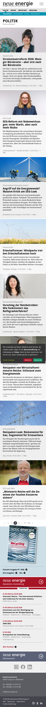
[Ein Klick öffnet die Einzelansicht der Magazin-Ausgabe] (23, 545)
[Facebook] (37, 703)
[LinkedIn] (41, 703)
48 (29, 523)
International (35, 14)
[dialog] (23, 353)
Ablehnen (28, 360)
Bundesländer (18, 14)
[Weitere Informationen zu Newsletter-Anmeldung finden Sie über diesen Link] (41, 582)
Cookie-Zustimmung (9, 704)
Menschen (33, 10)
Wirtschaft (22, 10)
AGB (4, 701)
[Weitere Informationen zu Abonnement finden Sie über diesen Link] (41, 656)
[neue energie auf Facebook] (23, 667)
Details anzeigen (9, 360)
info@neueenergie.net (10, 692)
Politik (5, 10)
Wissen (13, 10)
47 (25, 523)
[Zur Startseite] (18, 4)
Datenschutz (21, 701)
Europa (27, 14)
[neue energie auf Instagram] (16, 667)
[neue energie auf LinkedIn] (29, 667)
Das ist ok (37, 360)
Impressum (11, 701)
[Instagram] (33, 703)
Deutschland (7, 14)
